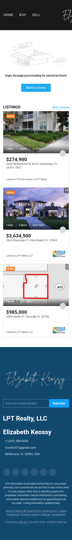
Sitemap (45, 514)
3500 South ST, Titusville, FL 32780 (27, 316)
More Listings (60, 107)
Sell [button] (36, 15)
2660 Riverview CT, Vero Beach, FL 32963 (31, 240)
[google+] (52, 472)
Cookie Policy (50, 511)
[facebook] (6, 472)
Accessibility (58, 514)
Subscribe (59, 403)
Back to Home (36, 88)
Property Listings (30, 514)
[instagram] (34, 472)
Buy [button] (22, 15)
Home (8, 15)
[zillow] (25, 472)
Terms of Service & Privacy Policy (23, 511)
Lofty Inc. (23, 522)
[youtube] (43, 472)
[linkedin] (15, 472)
